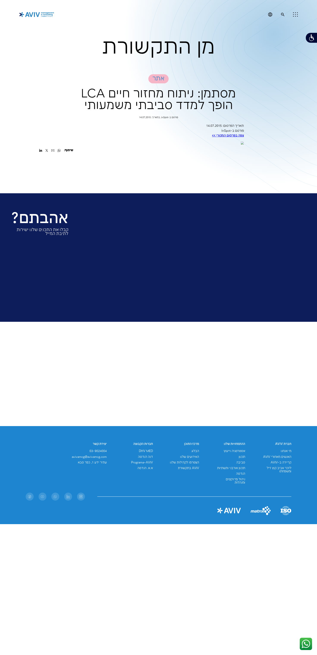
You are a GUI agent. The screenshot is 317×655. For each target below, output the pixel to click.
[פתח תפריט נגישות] (311, 38)
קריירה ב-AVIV (281, 462)
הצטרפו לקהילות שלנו (184, 462)
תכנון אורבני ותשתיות (231, 468)
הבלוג (195, 451)
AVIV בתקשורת (188, 468)
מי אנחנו (286, 451)
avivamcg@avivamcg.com (89, 456)
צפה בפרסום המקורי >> (228, 135)
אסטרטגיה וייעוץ (234, 451)
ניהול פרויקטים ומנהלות (235, 481)
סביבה (240, 462)
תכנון (242, 456)
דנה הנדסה (145, 456)
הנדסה (240, 473)
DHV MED (146, 451)
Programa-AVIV (142, 462)
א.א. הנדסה (145, 468)
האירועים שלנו (189, 456)
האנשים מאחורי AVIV (277, 456)
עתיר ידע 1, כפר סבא (92, 462)
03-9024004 (98, 451)
